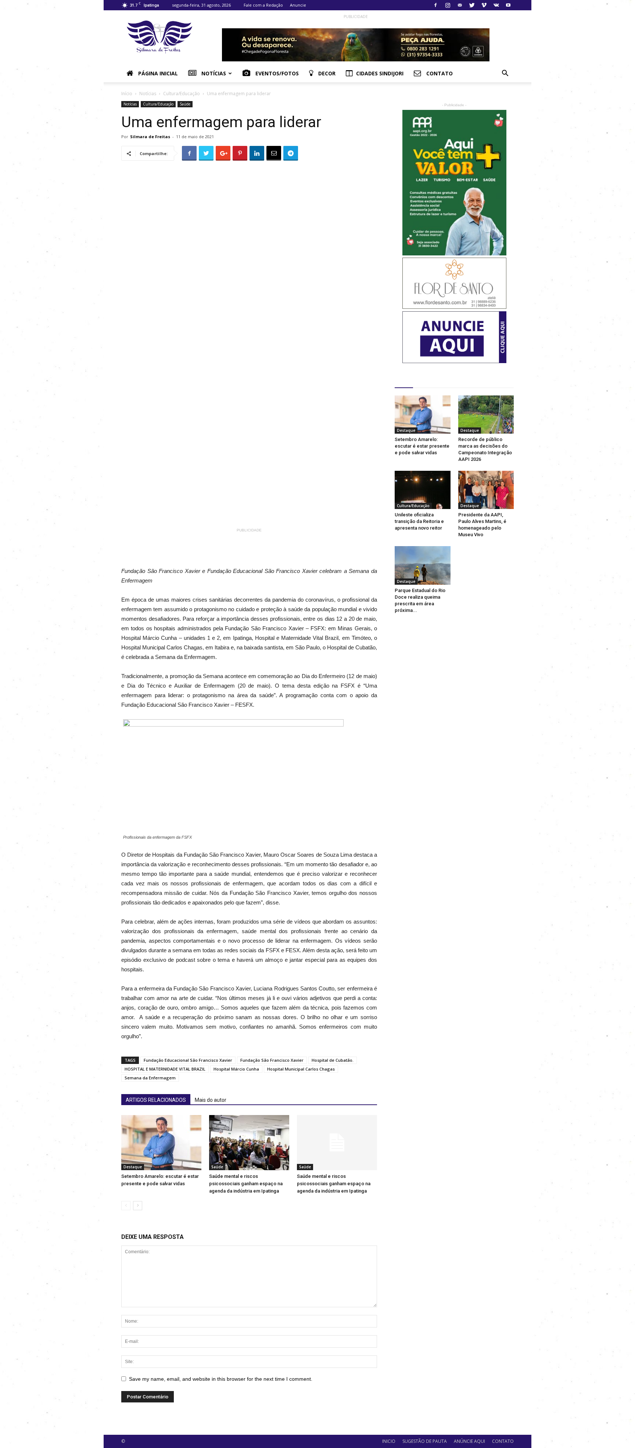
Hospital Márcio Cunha (236, 1069)
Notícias (213, 73)
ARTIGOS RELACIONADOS (156, 1100)
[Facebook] (435, 5)
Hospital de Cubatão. (333, 1060)
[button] (505, 74)
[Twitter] (471, 5)
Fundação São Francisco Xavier (272, 1060)
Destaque (132, 1166)
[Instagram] (447, 5)
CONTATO (503, 1441)
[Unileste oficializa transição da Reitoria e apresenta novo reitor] (423, 490)
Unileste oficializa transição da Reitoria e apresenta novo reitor (419, 521)
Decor (326, 73)
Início (126, 93)
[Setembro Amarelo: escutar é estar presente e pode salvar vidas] (161, 1142)
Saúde (185, 104)
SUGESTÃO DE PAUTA (424, 1441)
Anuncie (298, 5)
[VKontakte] (496, 5)
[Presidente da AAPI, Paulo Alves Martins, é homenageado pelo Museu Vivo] (486, 490)
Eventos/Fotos (276, 73)
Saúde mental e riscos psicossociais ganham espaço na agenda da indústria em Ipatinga (246, 1183)
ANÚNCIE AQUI (469, 1441)
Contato (439, 73)
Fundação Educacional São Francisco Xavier (188, 1060)
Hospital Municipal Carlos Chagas (301, 1069)
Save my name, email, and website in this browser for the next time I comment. (220, 1379)
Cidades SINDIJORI (379, 73)
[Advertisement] (272, 551)
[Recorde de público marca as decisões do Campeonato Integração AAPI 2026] (486, 414)
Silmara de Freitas (150, 136)
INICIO (388, 1441)
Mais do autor (210, 1100)
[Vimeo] (483, 5)
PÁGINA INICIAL (157, 73)
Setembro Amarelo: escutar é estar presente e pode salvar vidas (422, 446)
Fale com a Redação (263, 5)
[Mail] (459, 5)
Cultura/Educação (181, 93)
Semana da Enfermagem (150, 1077)
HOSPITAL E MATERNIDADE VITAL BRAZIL (165, 1069)
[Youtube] (508, 5)
